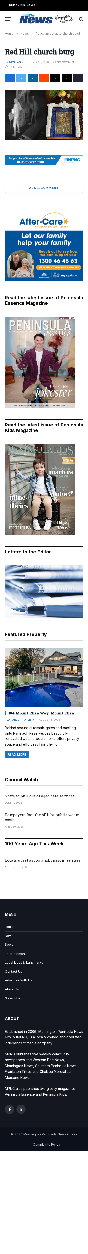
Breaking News (22, 5)
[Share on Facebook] (10, 78)
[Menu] (8, 18)
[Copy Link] (78, 78)
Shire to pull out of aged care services (40, 796)
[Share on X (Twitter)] (21, 78)
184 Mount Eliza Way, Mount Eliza (41, 713)
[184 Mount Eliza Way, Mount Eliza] (44, 677)
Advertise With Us (18, 980)
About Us (12, 989)
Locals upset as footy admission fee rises (43, 860)
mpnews (15, 62)
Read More (17, 754)
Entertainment (15, 953)
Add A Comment (44, 188)
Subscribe (12, 998)
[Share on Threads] (55, 78)
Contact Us (13, 971)
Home (9, 927)
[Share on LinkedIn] (33, 78)
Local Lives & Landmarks (24, 962)
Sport (9, 944)
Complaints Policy (46, 1144)
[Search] (80, 18)
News (9, 936)
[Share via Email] (67, 78)
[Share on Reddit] (44, 78)
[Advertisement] (44, 1203)
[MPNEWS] (46, 19)
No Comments (67, 62)
